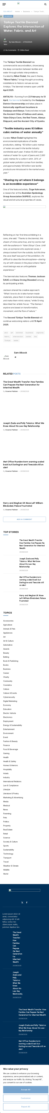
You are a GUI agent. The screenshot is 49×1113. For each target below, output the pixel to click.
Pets (5, 818)
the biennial (14, 100)
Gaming (6, 753)
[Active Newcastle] (24, 4)
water (16, 340)
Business (8, 16)
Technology (8, 854)
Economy (7, 705)
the (35, 337)
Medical (6, 805)
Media (5, 801)
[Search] (45, 4)
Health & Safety (9, 761)
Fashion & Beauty (10, 741)
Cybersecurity (9, 697)
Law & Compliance (10, 785)
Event (5, 737)
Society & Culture (10, 842)
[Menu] (4, 4)
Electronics (7, 717)
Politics (6, 822)
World (5, 874)
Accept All (25, 1090)
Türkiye (7, 340)
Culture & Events (10, 693)
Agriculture (7, 625)
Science (6, 838)
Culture (6, 689)
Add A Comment (24, 519)
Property (7, 826)
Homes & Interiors (10, 765)
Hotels (6, 773)
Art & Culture (8, 641)
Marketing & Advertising (13, 797)
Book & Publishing (10, 661)
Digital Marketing (10, 701)
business (29, 333)
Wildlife (6, 870)
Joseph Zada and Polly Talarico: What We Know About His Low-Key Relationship (18, 983)
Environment (8, 733)
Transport (7, 858)
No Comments (11, 50)
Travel (6, 862)
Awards (6, 649)
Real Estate (7, 830)
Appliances (7, 633)
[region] (24, 1089)
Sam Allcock (16, 42)
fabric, (7, 337)
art (12, 333)
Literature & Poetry (11, 793)
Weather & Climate (10, 866)
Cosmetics (7, 685)
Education (7, 709)
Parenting (7, 814)
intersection (18, 337)
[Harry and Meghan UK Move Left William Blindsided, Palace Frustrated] (24, 488)
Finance (6, 745)
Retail (5, 834)
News (5, 809)
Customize (26, 1098)
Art (4, 637)
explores (40, 333)
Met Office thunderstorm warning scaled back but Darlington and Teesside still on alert (23, 464)
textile (28, 337)
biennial (19, 333)
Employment (8, 721)
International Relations (12, 781)
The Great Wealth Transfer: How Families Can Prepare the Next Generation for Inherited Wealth (23, 385)
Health (6, 757)
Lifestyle (6, 789)
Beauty (6, 653)
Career (6, 673)
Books (6, 665)
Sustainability (8, 850)
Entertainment (8, 729)
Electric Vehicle (9, 713)
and (6, 333)
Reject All (25, 1107)
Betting (6, 657)
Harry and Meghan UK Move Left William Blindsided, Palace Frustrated (32, 598)
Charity (6, 677)
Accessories (8, 621)
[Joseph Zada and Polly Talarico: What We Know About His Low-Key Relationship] (24, 408)
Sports (6, 846)
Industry (6, 777)
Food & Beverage (10, 749)
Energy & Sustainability (12, 725)
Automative (7, 645)
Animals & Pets (9, 629)
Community (7, 681)
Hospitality (7, 769)
